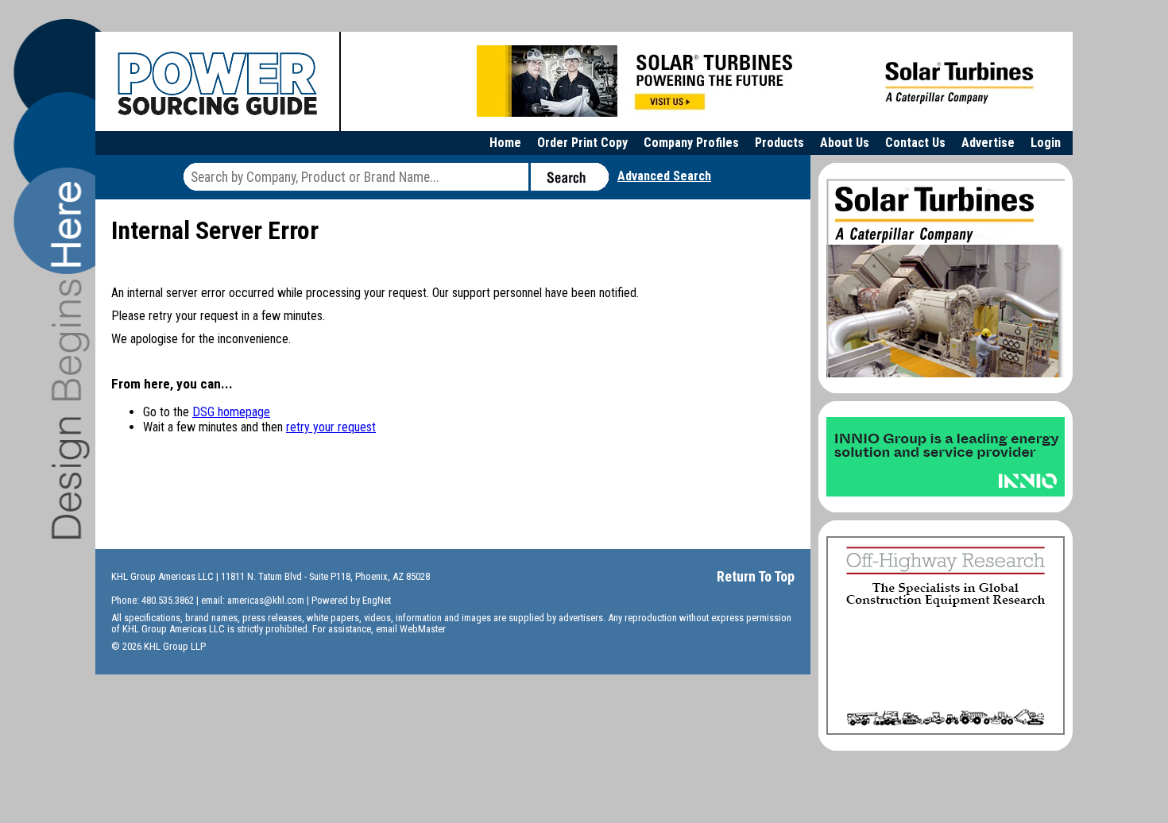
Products (779, 142)
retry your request (331, 427)
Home (505, 142)
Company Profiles (691, 142)
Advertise (988, 142)
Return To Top (756, 576)
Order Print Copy (582, 142)
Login (1046, 142)
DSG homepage (231, 411)
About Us (844, 142)
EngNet (376, 600)
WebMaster (423, 629)
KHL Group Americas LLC (162, 576)
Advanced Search (664, 176)
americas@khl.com (265, 600)
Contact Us (915, 142)
